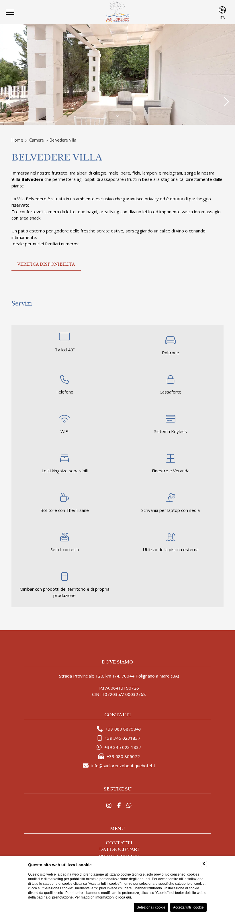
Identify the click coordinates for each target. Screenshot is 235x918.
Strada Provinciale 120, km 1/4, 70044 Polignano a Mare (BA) (119, 676)
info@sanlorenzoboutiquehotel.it (123, 765)
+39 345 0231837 (122, 738)
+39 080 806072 (123, 756)
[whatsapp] (129, 805)
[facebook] (119, 805)
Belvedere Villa (63, 140)
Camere (36, 140)
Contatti (119, 842)
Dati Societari (119, 849)
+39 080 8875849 (123, 729)
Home (17, 140)
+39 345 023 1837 (122, 747)
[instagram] (108, 805)
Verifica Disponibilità (46, 264)
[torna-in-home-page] (117, 12)
